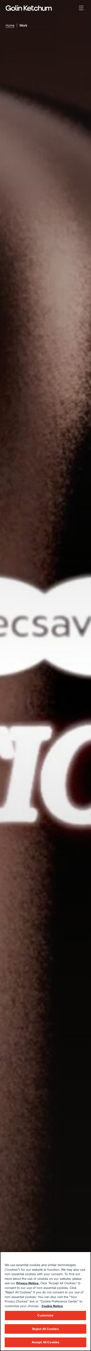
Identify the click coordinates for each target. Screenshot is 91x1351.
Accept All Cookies (45, 1342)
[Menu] (81, 8)
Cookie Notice (52, 1306)
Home (10, 25)
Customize (45, 1315)
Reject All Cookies (45, 1329)
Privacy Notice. (27, 1283)
